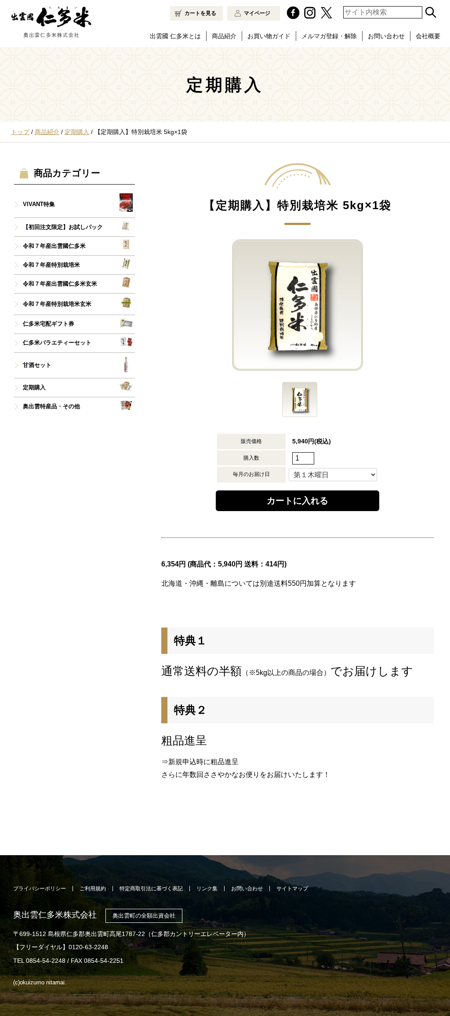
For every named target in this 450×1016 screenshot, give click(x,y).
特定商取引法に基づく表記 (151, 888)
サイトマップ (292, 888)
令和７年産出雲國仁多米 (54, 246)
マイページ (257, 13)
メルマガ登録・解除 (329, 36)
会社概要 (428, 36)
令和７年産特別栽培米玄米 (57, 304)
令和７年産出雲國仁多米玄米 (60, 284)
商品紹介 (224, 36)
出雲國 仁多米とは (175, 36)
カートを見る (200, 13)
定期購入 (34, 388)
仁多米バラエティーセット (57, 343)
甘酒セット (37, 365)
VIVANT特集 (39, 204)
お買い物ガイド (268, 36)
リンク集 (207, 888)
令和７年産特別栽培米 (51, 265)
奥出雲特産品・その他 (51, 406)
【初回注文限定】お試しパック (63, 227)
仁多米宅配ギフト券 (48, 324)
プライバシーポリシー (39, 888)
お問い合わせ (386, 36)
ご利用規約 (93, 888)
